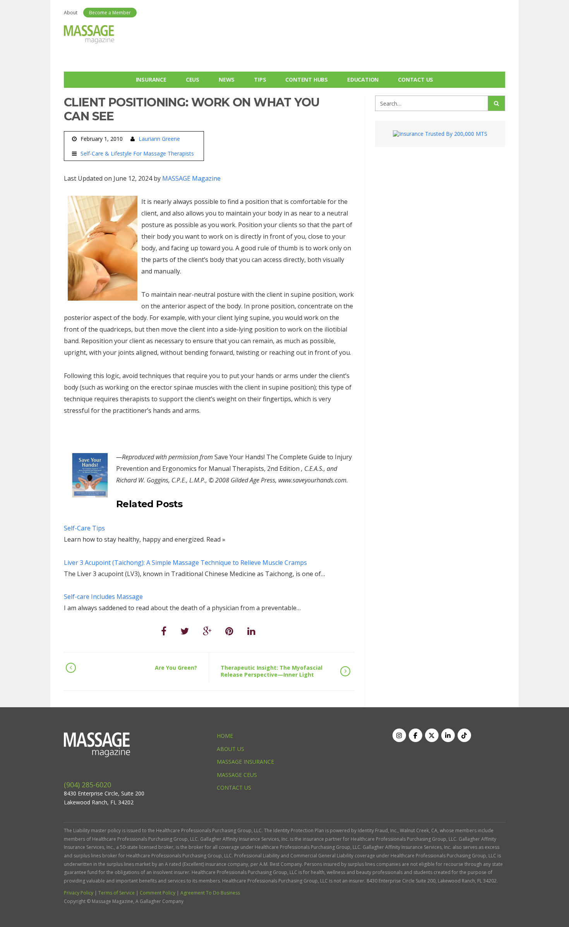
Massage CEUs (237, 774)
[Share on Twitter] (185, 631)
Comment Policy (157, 892)
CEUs (192, 79)
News (227, 79)
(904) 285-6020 (87, 784)
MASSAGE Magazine (191, 178)
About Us (230, 749)
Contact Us (415, 79)
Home (225, 735)
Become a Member (110, 12)
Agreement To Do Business (210, 892)
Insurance (151, 79)
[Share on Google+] (207, 631)
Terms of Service (116, 892)
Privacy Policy (78, 892)
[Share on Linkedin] (251, 631)
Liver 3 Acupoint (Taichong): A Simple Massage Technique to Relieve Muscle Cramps (185, 562)
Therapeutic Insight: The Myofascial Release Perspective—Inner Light (271, 671)
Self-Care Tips (84, 528)
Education (363, 79)
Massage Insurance (245, 761)
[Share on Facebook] (163, 631)
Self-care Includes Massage (103, 596)
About (70, 12)
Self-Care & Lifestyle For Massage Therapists (137, 153)
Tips (260, 79)
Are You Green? (176, 667)
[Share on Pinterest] (229, 631)
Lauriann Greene (159, 138)
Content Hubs (306, 79)
